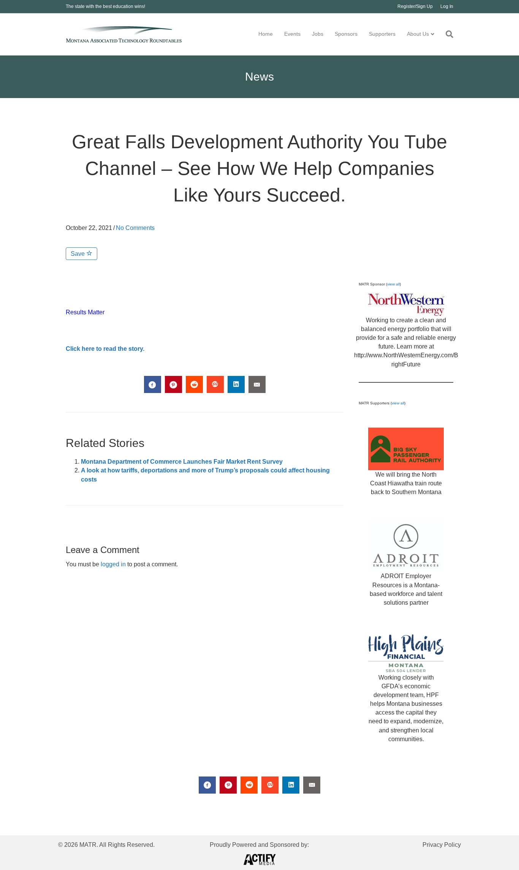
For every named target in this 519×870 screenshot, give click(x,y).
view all (393, 284)
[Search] (446, 34)
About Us (418, 34)
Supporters (382, 34)
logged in (113, 564)
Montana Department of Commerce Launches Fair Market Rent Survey (182, 461)
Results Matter (85, 312)
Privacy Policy (441, 844)
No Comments (135, 228)
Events (292, 34)
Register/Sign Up (415, 6)
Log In (446, 6)
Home (265, 34)
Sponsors (346, 34)
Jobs (317, 34)
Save (78, 253)
